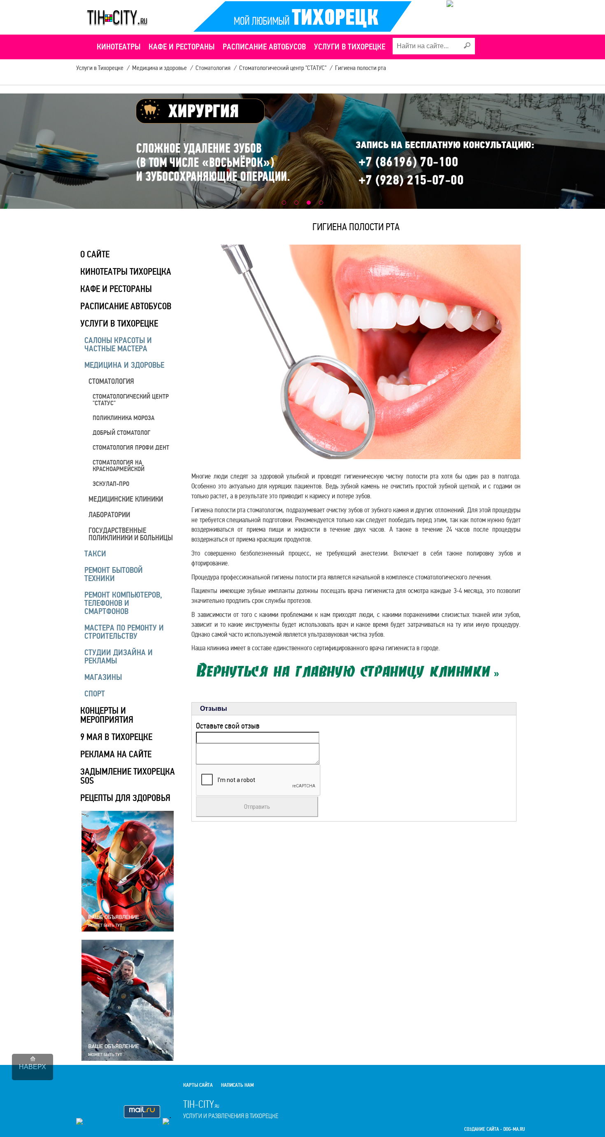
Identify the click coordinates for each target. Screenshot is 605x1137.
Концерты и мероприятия (106, 715)
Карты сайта (198, 1085)
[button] (284, 203)
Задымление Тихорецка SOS (127, 776)
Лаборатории (109, 514)
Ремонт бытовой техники (113, 574)
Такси (95, 554)
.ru (230, 1109)
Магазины (103, 677)
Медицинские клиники (125, 499)
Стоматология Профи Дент (131, 448)
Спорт (94, 694)
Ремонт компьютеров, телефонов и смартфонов (123, 603)
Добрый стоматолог (121, 433)
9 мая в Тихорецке (116, 736)
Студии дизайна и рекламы (118, 656)
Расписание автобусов (126, 306)
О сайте (94, 254)
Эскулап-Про (111, 484)
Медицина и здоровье (124, 365)
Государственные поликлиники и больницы (130, 534)
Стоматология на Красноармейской (118, 465)
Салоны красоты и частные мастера (118, 344)
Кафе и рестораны (116, 288)
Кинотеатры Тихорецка (125, 271)
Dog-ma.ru (514, 1129)
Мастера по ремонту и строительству (124, 632)
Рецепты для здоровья (125, 797)
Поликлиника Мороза (123, 418)
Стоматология (111, 381)
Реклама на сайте (115, 754)
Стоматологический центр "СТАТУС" (131, 399)
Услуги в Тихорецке (119, 323)
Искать (466, 45)
